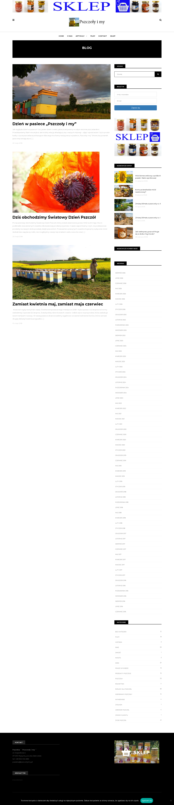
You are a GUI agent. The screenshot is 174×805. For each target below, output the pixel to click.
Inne (117, 647)
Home (61, 36)
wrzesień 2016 (120, 596)
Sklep (112, 36)
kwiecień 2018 (120, 518)
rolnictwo (119, 684)
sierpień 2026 (120, 273)
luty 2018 (118, 523)
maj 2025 (118, 351)
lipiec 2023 (119, 398)
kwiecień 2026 (120, 294)
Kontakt (102, 36)
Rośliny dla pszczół (123, 689)
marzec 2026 (120, 299)
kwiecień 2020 (120, 440)
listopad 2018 (120, 497)
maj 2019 (118, 466)
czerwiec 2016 (120, 612)
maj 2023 (118, 403)
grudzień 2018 (120, 492)
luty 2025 (118, 367)
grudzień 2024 (121, 377)
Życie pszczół (120, 720)
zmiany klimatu (121, 715)
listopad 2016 (120, 585)
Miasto (118, 658)
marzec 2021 (120, 419)
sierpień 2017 (120, 544)
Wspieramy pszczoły (123, 694)
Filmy (92, 36)
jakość (118, 652)
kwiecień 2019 (120, 471)
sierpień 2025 (120, 335)
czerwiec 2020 (120, 434)
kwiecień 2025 (120, 356)
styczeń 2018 (120, 528)
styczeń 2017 (120, 575)
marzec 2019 (120, 476)
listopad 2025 (120, 320)
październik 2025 (122, 325)
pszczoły (119, 679)
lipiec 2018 (119, 507)
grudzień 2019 (120, 455)
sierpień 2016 (120, 601)
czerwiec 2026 (120, 283)
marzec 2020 (120, 445)
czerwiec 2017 (120, 549)
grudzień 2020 (120, 429)
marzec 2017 (120, 565)
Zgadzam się (147, 801)
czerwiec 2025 (120, 346)
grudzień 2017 (120, 533)
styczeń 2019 (120, 486)
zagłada (118, 705)
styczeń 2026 (120, 309)
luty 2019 (118, 481)
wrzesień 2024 (121, 393)
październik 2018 (121, 502)
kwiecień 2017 (120, 559)
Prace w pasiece (121, 668)
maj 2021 (118, 414)
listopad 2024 (120, 382)
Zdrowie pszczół (122, 710)
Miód (117, 663)
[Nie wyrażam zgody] (171, 800)
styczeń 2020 (120, 450)
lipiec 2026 (119, 278)
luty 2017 (118, 570)
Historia (118, 642)
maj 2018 (118, 513)
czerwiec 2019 (120, 460)
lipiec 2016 (119, 606)
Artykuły (80, 36)
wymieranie (120, 699)
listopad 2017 (120, 539)
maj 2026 (118, 288)
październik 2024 (122, 387)
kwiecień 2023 (120, 408)
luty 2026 (118, 304)
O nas (69, 36)
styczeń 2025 (120, 372)
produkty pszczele (123, 673)
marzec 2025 (120, 361)
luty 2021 (118, 424)
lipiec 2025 (119, 341)
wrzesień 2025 (120, 330)
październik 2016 (121, 591)
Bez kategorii (120, 632)
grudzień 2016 (120, 580)
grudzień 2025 (120, 314)
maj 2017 (118, 554)
